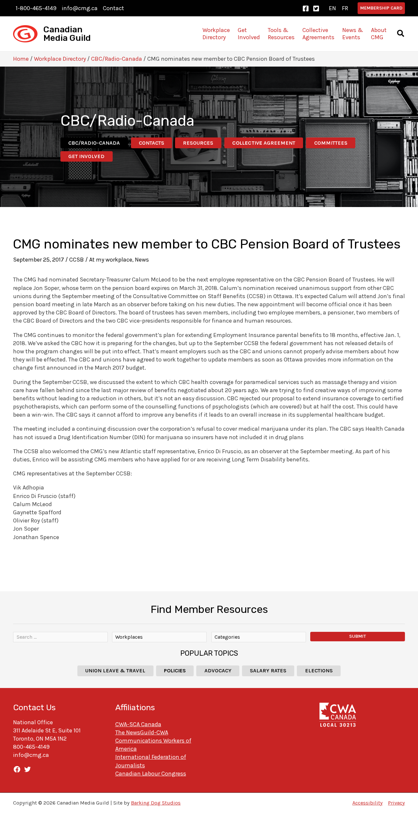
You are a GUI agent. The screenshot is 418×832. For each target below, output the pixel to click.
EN (332, 8)
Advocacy (218, 670)
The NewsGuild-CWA (141, 732)
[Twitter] (316, 8)
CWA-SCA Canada (138, 724)
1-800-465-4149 (36, 8)
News (142, 259)
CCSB (76, 259)
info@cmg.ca (80, 8)
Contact (113, 8)
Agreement (263, 143)
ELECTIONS (319, 670)
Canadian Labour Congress (150, 773)
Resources (198, 143)
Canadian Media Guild (67, 33)
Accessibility (367, 803)
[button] (381, 8)
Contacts (151, 143)
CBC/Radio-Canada (116, 58)
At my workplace (110, 259)
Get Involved (86, 156)
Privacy (396, 803)
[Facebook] (305, 8)
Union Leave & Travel (115, 670)
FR (345, 8)
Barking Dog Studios (156, 803)
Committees (330, 143)
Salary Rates (268, 670)
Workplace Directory (60, 58)
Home (21, 58)
